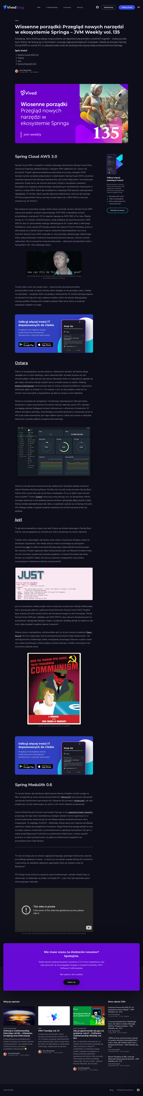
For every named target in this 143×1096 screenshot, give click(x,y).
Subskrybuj (108, 7)
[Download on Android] (26, 344)
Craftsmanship (52, 7)
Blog (111, 1090)
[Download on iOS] (45, 344)
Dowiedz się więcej (117, 210)
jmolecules (79, 800)
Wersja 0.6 (66, 797)
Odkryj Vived (127, 7)
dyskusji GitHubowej (24, 386)
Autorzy (80, 7)
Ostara (21, 57)
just (19, 61)
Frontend (67, 7)
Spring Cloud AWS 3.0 (28, 54)
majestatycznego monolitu (80, 812)
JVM (38, 7)
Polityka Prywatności (125, 1090)
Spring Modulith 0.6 (27, 64)
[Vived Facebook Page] (97, 7)
